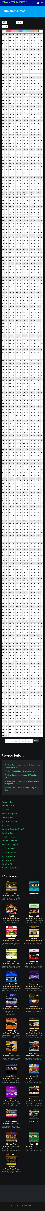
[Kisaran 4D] (34, 1141)
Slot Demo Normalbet (9, 841)
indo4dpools (34, 893)
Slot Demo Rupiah (8, 856)
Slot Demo (5, 810)
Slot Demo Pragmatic (9, 821)
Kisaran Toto (11, 1144)
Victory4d (34, 1076)
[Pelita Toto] (34, 1119)
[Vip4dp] (11, 1051)
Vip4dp (11, 1053)
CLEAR (4, 31)
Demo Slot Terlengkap (10, 845)
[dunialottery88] (11, 1028)
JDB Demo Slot (7, 817)
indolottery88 (11, 984)
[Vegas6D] (34, 1028)
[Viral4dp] (11, 1096)
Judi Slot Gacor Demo (9, 837)
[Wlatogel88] (34, 959)
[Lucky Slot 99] (11, 1074)
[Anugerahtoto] (11, 1004)
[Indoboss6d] (34, 1096)
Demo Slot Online (8, 833)
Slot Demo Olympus (9, 852)
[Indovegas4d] (11, 891)
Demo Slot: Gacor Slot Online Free (14, 829)
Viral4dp (11, 1099)
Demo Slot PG (7, 864)
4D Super (11, 1167)
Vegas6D (33, 1031)
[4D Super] (11, 1164)
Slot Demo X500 (8, 848)
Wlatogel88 (33, 961)
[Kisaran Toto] (11, 1141)
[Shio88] (11, 913)
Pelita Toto (33, 1121)
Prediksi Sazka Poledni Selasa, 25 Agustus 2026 (21, 789)
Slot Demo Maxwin (8, 806)
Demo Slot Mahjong (9, 860)
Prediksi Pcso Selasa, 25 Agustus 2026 (20, 771)
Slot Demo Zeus (8, 802)
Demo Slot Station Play (10, 868)
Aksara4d (34, 1007)
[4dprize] (34, 936)
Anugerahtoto (11, 1007)
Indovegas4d (11, 893)
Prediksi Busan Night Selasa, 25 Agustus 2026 (21, 776)
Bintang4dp (33, 984)
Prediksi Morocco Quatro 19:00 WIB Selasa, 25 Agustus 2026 (22, 782)
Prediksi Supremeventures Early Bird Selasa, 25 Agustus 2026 (22, 766)
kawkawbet (33, 1053)
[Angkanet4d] (11, 959)
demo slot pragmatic (14, 2)
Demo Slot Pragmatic (9, 814)
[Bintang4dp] (34, 981)
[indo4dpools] (34, 891)
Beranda (4, 14)
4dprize (34, 939)
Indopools (11, 939)
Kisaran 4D (34, 1144)
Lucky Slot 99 (11, 1076)
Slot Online (6, 825)
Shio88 (11, 916)
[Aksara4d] (34, 1004)
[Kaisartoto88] (34, 913)
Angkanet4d (11, 961)
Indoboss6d (33, 1099)
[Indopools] (11, 936)
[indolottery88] (11, 981)
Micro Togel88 (11, 1121)
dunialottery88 (11, 1031)
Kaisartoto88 (34, 916)
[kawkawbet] (34, 1051)
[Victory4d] (34, 1074)
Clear (36, 740)
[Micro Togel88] (11, 1119)
